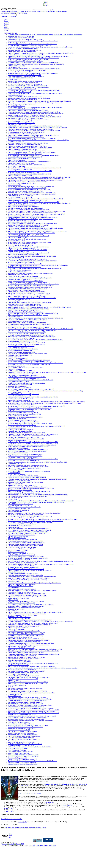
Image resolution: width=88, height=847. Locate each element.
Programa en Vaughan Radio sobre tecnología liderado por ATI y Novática (28, 143)
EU (10, 16)
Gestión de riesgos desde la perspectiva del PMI (20, 429)
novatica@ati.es (22, 822)
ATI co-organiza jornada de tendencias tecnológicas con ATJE (24, 414)
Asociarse (58, 11)
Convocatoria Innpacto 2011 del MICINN (19, 508)
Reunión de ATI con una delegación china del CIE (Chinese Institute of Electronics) (30, 522)
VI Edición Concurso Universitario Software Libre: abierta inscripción (27, 477)
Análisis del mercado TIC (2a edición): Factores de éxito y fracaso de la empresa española (32, 716)
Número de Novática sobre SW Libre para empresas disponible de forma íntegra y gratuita (32, 576)
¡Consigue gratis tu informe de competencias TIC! (21, 248)
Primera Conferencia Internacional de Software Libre (22, 669)
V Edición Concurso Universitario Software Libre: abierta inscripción (26, 542)
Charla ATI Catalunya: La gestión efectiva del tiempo (22, 547)
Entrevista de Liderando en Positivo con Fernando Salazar (23, 460)
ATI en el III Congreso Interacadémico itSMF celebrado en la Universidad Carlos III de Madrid (33, 651)
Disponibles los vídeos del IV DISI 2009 (19, 559)
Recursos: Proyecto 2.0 (14, 527)
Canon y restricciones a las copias (17, 750)
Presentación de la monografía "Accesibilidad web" (21, 104)
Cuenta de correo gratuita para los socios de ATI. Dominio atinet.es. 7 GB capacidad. (31, 604)
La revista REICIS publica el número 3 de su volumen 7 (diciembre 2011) (28, 449)
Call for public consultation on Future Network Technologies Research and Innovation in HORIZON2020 (36, 426)
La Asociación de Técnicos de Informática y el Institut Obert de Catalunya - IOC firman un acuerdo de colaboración (39, 203)
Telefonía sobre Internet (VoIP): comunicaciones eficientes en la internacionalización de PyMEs (33, 710)
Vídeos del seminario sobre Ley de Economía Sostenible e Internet (26, 556)
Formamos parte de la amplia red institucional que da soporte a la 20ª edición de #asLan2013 (33, 313)
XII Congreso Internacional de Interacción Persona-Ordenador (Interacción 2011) (30, 516)
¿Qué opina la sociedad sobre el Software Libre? (21, 222)
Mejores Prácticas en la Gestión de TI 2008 (19, 660)
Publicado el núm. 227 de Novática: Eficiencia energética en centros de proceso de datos (31, 192)
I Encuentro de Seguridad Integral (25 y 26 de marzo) (22, 615)
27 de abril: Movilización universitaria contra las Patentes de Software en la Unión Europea (32, 761)
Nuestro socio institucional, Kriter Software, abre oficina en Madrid (26, 76)
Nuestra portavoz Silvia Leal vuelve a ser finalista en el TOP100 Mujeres (27, 146)
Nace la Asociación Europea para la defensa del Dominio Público (25, 545)
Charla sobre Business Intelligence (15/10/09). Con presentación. (25, 575)
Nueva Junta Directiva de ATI (16, 257)
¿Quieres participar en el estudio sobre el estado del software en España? (27, 216)
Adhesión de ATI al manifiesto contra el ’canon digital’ (22, 759)
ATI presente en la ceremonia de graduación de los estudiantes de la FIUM (28, 110)
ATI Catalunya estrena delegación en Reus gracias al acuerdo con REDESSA (29, 528)
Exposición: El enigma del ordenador (18, 452)
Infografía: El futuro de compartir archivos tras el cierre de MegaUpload (27, 451)
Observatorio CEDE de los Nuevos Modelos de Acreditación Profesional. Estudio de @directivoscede (35, 318)
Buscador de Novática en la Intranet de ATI (19, 279)
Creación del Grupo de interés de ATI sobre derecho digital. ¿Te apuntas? (27, 319)
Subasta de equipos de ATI (15, 356)
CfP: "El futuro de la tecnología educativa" (19, 674)
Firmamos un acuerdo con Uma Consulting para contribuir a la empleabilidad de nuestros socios (33, 155)
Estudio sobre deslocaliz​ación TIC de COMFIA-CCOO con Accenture (27, 476)
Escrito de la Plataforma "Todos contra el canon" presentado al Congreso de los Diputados (32, 590)
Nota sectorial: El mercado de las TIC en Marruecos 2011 (23, 457)
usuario (10, 9)
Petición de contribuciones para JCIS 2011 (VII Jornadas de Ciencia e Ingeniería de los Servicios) (34, 513)
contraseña (31, 9)
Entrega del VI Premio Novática (16, 366)
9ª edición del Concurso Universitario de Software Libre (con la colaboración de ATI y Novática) (34, 112)
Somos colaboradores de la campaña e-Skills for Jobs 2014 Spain (25, 191)
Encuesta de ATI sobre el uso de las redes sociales (21, 346)
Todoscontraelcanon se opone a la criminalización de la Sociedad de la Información (30, 720)
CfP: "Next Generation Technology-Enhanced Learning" (23, 672)
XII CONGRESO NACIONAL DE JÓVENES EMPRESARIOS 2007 (27, 691)
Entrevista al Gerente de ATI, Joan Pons (18, 505)
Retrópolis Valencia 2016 (14, 79)
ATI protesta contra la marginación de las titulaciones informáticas (25, 544)
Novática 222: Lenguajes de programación (19, 270)
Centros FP (21, 11)
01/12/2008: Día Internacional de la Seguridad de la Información (25, 635)
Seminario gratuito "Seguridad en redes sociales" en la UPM (24, 607)
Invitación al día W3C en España (16, 609)
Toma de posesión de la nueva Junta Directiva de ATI (22, 89)
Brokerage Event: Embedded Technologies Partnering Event (24, 641)
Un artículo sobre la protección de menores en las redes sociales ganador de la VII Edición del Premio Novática (38, 265)
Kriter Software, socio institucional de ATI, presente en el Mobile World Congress (30, 147)
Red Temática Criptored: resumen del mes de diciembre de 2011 (25, 456)
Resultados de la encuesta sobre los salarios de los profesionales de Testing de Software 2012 (33, 434)
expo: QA (10, 686)
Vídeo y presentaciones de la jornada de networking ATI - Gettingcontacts (28, 315)
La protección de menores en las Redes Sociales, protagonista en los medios (28, 247)
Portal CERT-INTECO (14, 473)
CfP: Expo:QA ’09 (13, 600)
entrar (52, 9)
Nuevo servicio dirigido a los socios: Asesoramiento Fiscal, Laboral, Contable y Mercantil (32, 330)
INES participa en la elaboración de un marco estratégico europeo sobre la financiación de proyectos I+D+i (36, 502)
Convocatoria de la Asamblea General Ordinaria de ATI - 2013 (25, 305)
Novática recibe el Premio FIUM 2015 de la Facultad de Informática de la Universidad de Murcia (34, 130)
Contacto (64, 11)
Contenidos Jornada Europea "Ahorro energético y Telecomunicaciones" (27, 717)
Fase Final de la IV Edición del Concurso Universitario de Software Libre (28, 558)
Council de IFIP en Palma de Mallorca (18, 748)
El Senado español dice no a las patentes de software (22, 762)
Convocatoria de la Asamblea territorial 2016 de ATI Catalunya (25, 84)
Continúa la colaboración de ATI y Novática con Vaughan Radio (25, 61)
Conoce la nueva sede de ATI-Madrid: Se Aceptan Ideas (23, 82)
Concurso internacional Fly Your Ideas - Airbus (20, 398)
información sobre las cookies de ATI (46, 845)
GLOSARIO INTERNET (8, 13)
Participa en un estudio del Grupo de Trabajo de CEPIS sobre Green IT (27, 487)
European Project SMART (15, 511)
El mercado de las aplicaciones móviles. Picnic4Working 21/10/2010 (26, 533)
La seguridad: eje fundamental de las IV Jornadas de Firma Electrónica (27, 697)
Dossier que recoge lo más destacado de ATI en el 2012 (23, 341)
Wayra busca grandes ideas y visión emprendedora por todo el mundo (26, 344)
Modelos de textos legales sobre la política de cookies (22, 243)
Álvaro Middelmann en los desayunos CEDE (20, 384)
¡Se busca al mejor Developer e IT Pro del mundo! (21, 123)
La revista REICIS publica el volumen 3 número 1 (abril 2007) (25, 702)
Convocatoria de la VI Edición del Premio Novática (22, 404)
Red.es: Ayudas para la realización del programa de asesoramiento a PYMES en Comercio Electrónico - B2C (37, 462)
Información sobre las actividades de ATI (19, 730)
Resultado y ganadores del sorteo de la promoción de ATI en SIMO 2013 (27, 250)
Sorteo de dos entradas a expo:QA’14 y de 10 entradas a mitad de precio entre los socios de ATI (33, 202)
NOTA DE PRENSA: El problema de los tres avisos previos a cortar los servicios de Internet (33, 623)
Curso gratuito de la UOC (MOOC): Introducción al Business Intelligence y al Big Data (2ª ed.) (33, 90)
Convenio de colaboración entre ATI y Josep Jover (21, 338)
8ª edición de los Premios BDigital (17, 552)
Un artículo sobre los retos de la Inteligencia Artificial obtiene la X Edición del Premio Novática (33, 62)
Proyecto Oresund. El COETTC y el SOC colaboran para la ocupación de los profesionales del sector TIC (36, 406)
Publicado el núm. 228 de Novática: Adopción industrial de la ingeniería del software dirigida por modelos (36, 178)
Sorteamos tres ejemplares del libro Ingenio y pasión (22, 220)
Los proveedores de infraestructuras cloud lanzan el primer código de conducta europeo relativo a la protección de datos (40, 47)
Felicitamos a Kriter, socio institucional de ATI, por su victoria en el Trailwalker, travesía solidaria (34, 68)
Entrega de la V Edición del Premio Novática (20, 474)
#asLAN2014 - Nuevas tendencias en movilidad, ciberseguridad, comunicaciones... (30, 219)
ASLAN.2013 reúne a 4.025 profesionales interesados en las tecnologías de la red (30, 287)
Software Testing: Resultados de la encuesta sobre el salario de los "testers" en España (31, 285)
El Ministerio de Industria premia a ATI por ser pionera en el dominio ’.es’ (28, 181)
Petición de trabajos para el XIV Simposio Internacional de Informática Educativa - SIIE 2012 (33, 397)
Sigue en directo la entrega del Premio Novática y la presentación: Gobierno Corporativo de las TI (34, 168)
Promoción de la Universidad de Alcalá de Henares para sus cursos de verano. (29, 209)
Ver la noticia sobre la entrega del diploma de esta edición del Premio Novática (25, 827)
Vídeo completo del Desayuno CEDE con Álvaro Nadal (23, 375)
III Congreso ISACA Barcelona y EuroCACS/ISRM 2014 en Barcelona (27, 259)
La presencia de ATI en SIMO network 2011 (20, 480)
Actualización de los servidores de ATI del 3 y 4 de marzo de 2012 (26, 439)
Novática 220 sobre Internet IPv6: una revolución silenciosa (24, 310)
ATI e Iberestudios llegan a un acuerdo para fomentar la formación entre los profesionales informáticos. (35, 612)
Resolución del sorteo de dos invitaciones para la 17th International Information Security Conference (35, 126)
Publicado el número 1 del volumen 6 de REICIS (21, 548)
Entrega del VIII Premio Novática (17, 166)
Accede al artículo (48, 802)
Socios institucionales (30, 11)
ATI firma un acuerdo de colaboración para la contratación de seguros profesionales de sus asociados (35, 180)
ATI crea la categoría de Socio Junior (18, 627)
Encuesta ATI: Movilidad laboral (16, 42)
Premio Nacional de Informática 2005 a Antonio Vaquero (23, 754)
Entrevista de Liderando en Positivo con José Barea (21, 374)
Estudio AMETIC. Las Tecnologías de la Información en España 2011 (27, 377)
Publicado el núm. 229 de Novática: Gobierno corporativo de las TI (26, 164)
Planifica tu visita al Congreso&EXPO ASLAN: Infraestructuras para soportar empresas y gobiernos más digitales (38, 140)
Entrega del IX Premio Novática (16, 106)
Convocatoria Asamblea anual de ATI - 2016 (20, 72)
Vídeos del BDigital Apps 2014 (16, 160)
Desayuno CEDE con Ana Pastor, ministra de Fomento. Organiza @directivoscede (30, 324)
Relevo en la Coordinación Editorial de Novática (21, 737)
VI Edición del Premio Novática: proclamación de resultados (24, 378)
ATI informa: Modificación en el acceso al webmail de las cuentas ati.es (27, 597)
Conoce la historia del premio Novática (11, 819)
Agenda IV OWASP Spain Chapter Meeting (20, 637)
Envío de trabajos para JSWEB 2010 (18, 550)
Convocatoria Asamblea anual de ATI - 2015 (20, 121)
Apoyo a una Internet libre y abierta (17, 347)
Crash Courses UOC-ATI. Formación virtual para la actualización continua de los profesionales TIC (35, 268)
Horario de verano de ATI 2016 (16, 65)
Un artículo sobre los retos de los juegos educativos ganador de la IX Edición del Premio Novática (34, 116)
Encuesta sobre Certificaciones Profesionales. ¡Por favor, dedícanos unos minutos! (30, 705)
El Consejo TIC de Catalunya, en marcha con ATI (21, 352)
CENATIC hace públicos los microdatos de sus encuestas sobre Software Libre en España (32, 445)
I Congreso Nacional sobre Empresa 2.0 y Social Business (23, 422)
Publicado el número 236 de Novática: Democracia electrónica (24, 50)
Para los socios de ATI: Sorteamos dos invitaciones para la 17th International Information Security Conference (37, 127)
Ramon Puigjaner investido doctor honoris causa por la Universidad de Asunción (29, 530)
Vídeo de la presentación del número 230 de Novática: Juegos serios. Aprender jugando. (31, 152)
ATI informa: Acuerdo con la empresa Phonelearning (22, 589)
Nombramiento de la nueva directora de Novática (21, 37)
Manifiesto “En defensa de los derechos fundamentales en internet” (26, 569)
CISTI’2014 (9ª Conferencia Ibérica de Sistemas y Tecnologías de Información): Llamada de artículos (35, 228)
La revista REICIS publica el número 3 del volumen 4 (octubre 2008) (26, 632)
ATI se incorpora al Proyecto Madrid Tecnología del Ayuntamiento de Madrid (29, 435)
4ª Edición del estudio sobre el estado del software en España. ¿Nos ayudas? (28, 87)
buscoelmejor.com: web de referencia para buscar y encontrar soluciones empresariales (31, 186)
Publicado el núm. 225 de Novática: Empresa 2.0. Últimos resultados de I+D (28, 236)
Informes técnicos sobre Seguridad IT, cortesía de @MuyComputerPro (27, 322)
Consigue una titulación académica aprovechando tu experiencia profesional (28, 253)
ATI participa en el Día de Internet (17, 418)
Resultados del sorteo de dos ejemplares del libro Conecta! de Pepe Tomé (27, 282)
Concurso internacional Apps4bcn (17, 428)
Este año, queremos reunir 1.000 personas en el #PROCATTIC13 (25, 281)
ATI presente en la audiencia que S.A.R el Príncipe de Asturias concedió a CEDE (30, 229)
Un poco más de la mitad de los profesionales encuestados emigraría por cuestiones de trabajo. (33, 41)
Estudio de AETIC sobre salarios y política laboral (21, 555)
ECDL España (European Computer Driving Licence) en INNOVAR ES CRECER (30, 129)
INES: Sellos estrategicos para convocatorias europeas (22, 539)
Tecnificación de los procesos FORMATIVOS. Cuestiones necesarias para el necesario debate (33, 459)
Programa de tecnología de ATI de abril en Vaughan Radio (23, 133)
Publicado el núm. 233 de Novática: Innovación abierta (22, 99)
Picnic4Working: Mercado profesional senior (20, 490)
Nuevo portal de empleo (14, 696)
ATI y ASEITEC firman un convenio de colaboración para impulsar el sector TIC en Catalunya (33, 135)
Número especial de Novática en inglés (18, 251)
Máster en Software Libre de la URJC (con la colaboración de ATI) (26, 638)
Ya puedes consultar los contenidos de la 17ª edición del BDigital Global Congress (30, 115)
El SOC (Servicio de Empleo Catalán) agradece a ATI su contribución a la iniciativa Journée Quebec (35, 339)
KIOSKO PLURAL (21, 13)
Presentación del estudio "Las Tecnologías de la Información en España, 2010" (29, 491)
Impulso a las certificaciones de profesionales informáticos (23, 626)
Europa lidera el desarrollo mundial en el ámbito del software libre (25, 541)
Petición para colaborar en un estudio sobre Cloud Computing (24, 507)
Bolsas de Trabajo (50, 11)
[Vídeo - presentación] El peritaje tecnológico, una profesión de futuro (26, 296)
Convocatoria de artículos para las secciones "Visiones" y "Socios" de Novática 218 (30, 380)
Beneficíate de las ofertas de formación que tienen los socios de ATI (26, 54)
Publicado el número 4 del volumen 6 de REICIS (21, 518)
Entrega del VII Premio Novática (16, 240)
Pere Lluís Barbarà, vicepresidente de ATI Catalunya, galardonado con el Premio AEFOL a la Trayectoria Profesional (39, 307)
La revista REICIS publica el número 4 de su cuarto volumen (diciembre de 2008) (30, 624)
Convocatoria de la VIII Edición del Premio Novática (22, 183)
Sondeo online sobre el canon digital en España (20, 723)
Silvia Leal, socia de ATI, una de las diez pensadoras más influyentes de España (29, 242)
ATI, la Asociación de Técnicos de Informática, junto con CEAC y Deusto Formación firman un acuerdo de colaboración (40, 53)
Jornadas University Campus (15, 689)
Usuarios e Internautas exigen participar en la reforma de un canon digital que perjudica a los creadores (35, 521)
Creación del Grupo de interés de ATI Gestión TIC (21, 370)
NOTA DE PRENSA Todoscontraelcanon (19, 722)
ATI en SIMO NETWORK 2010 (17, 538)
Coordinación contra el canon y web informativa (21, 745)
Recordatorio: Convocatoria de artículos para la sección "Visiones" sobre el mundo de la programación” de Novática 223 (40, 329)
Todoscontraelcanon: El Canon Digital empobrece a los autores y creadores (28, 645)
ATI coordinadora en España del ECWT (18, 536)
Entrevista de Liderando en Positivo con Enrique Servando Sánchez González (29, 364)
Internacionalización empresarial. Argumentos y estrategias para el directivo (28, 308)
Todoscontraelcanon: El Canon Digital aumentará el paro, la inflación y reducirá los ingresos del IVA (35, 649)
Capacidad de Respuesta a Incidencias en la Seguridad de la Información (27, 700)
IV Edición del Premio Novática (16, 572)
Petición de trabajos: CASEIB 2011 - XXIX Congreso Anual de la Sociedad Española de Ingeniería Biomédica (38, 494)
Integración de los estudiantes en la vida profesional (21, 728)
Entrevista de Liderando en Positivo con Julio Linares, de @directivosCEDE (28, 327)
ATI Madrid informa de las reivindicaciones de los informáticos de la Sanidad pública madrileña (33, 713)
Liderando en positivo (13, 581)
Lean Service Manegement (15, 497)
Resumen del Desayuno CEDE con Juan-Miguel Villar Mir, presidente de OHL (29, 409)
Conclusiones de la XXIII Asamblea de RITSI (20, 751)
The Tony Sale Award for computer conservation (21, 411)
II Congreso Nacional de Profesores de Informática (21, 205)
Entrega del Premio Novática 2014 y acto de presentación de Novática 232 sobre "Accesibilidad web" (35, 107)
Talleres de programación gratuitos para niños (20, 175)
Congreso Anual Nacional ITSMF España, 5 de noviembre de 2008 (26, 634)
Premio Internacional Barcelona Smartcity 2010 (20, 553)
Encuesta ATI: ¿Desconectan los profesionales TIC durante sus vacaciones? (28, 59)
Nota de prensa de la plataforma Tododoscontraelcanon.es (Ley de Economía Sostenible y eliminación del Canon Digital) (40, 564)
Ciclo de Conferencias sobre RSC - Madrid (19, 325)
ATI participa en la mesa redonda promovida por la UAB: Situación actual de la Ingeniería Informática (35, 102)
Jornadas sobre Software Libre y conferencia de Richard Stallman (25, 514)
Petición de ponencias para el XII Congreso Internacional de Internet (26, 657)
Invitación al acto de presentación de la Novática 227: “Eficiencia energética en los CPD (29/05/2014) (35, 199)
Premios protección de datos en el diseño (19, 299)
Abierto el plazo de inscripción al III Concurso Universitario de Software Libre (29, 640)
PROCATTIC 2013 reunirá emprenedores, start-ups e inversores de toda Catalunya (30, 273)
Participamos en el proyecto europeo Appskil (20, 124)
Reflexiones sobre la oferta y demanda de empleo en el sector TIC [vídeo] (27, 353)
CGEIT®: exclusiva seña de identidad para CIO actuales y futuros (25, 367)
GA (7, 16)
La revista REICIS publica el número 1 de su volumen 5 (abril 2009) (26, 593)
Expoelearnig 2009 (13, 610)
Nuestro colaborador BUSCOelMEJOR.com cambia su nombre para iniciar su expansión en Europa (35, 93)
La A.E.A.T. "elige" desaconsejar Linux (18, 753)
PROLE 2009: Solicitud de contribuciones (19, 617)
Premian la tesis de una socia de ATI (17, 440)
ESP (2, 16)
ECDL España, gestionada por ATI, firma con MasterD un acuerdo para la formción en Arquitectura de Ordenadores (39, 101)
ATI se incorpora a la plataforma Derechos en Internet (22, 149)
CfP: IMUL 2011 (12, 499)
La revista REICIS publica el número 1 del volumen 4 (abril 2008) (25, 652)
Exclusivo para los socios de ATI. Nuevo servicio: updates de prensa (26, 132)
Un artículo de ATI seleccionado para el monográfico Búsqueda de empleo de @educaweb (32, 260)
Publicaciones (41, 11)
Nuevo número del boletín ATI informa (18, 381)
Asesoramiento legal (13, 587)
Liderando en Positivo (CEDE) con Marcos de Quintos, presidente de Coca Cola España (32, 256)
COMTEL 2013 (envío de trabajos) (17, 271)
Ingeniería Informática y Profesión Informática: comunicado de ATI (26, 606)
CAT (4, 16)
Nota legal (32, 845)
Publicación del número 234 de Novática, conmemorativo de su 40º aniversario (29, 98)
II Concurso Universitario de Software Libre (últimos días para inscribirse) (28, 682)
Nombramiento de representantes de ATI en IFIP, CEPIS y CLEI (25, 39)
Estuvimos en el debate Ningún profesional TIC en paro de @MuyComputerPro (29, 277)
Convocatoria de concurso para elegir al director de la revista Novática (27, 70)
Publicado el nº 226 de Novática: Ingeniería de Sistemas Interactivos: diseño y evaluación (32, 212)
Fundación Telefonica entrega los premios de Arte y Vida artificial (25, 727)
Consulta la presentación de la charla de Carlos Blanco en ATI (24, 75)
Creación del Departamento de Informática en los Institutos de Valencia (27, 595)
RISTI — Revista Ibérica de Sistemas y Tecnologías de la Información (27, 614)
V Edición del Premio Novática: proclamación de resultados (24, 493)
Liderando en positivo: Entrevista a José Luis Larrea (22, 425)
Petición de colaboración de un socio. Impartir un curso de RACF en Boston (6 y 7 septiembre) (33, 58)
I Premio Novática (12, 741)
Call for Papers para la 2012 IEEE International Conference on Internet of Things (30, 423)
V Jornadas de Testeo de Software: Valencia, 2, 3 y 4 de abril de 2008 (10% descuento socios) (33, 663)
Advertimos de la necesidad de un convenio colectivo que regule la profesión (28, 295)
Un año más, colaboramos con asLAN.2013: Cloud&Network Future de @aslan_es (30, 335)
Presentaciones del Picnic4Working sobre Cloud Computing (24, 290)
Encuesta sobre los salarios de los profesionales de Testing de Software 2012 (28, 446)
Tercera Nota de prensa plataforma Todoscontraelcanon (22, 734)
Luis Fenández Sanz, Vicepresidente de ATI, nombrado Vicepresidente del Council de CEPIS (33, 442)
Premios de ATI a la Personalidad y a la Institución (21, 742)
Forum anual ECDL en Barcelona (17, 685)
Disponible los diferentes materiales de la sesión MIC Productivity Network (28, 466)
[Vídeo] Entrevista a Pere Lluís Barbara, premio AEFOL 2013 (24, 304)
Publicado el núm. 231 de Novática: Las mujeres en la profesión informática (28, 120)
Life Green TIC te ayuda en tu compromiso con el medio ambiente (26, 137)
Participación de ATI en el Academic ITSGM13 (20, 274)
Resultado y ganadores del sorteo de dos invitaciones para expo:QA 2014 (27, 200)
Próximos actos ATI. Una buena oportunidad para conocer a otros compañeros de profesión (32, 44)
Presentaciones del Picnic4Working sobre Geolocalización (23, 254)
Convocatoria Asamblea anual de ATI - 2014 (20, 197)
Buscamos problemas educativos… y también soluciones (23, 573)
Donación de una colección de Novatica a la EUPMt (22, 158)
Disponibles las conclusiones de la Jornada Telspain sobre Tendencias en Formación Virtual (32, 223)
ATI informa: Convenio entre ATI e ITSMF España (21, 584)
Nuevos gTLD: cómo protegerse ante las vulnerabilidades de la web (26, 226)
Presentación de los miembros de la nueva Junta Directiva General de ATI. (28, 85)
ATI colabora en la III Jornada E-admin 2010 (20, 525)
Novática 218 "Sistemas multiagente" (18, 358)
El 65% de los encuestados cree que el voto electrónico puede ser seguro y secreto (30, 45)
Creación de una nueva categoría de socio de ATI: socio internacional (26, 383)
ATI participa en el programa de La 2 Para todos (21, 163)
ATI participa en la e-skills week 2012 (18, 448)
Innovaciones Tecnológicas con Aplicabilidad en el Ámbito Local (25, 703)
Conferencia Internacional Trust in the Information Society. (23, 567)
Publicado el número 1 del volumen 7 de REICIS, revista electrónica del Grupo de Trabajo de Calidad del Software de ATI (41, 500)
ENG (12, 16)
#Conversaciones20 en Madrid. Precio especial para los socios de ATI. (27, 332)
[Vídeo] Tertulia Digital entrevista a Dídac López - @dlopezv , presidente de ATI (29, 302)
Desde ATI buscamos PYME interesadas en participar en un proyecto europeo (29, 360)
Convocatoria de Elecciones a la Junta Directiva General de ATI (25, 264)
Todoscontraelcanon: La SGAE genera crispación (21, 648)
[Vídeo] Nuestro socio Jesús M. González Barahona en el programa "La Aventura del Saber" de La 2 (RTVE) (37, 231)
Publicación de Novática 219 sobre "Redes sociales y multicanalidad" (26, 343)
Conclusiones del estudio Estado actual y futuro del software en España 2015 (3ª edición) (32, 138)
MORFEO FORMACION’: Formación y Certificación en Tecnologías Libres (29, 578)
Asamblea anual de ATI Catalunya (17, 316)
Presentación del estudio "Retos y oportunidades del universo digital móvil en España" (31, 488)
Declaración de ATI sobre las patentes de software (21, 592)
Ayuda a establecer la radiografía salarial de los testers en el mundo (26, 333)
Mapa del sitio (13, 11)
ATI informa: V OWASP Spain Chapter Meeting (21, 586)
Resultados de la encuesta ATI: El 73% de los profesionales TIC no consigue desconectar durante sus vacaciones (38, 56)
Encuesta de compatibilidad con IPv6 (18, 415)
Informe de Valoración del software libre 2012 (20, 350)
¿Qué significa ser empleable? (16, 141)
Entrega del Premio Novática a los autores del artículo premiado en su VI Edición (30, 361)
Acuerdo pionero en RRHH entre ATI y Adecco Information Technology (27, 579)
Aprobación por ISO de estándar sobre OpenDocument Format (25, 744)
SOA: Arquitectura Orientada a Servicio (18, 665)
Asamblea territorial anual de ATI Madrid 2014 (20, 195)
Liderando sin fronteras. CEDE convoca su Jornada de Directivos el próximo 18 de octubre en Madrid (35, 363)
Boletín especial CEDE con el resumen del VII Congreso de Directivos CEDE (29, 471)
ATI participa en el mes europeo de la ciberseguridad (22, 51)
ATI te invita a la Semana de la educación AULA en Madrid (24, 144)
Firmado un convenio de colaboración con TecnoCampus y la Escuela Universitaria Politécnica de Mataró (36, 214)
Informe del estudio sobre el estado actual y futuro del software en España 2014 (29, 189)
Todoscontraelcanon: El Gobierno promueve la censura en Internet (25, 706)
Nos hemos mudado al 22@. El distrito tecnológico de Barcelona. (25, 234)
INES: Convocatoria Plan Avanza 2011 (18, 510)
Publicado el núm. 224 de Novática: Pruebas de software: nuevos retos (27, 239)
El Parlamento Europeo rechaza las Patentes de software (23, 756)
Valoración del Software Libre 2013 (17, 237)
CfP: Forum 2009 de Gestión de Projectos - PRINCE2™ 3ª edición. (26, 601)
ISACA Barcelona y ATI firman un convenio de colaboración (24, 267)
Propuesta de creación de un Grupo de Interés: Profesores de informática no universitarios (32, 298)
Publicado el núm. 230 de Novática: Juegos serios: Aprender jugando (26, 151)
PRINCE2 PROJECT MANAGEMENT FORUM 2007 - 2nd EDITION (28, 683)
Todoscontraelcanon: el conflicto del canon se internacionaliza (24, 658)
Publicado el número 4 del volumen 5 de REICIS (21, 566)
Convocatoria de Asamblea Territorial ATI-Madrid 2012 (23, 412)
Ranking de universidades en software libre (19, 395)
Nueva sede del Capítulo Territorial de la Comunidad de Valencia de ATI (27, 496)
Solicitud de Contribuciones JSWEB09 (18, 598)
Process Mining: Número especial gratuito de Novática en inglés (25, 157)
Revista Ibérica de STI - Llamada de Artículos (20, 431)
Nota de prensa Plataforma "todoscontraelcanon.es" (21, 535)
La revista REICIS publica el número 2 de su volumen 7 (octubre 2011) (27, 465)
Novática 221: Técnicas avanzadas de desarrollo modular (23, 276)
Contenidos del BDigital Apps (16, 470)
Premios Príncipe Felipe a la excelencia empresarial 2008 (23, 679)
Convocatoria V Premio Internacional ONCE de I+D (22, 655)
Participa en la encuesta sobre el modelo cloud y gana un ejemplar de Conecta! (29, 293)
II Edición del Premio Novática (16, 694)
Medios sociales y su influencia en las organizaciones (22, 485)
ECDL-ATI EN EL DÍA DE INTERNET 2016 (20, 78)
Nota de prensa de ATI (14, 67)
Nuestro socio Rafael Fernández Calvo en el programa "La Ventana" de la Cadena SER (31, 233)
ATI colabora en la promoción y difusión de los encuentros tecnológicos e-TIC (29, 677)
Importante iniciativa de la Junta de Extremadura (21, 733)
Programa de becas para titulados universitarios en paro (22, 562)
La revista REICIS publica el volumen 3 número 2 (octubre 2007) (25, 688)
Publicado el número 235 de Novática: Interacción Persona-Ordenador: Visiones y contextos (32, 73)
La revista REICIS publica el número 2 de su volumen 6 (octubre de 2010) (28, 531)
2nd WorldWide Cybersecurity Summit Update (20, 504)
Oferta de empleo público (14, 301)
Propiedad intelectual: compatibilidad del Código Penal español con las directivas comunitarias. (33, 284)
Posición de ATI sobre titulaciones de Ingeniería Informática (24, 631)
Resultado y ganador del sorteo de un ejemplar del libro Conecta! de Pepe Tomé (29, 174)
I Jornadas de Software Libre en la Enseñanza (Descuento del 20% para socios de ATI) (31, 693)
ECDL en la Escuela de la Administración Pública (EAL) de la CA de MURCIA (29, 747)
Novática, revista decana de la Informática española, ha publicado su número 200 (29, 570)
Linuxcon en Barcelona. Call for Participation (20, 387)
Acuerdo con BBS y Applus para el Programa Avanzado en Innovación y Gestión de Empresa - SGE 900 (36, 211)
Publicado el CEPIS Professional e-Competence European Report (25, 482)
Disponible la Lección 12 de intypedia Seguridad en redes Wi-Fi (25, 454)
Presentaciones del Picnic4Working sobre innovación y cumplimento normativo (29, 161)
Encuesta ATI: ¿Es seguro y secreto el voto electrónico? (23, 48)
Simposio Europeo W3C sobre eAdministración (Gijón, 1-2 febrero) (26, 719)
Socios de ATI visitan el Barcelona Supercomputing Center (23, 172)
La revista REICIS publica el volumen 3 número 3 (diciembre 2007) (26, 671)
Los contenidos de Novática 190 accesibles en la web (22, 646)
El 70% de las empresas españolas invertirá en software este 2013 (25, 312)
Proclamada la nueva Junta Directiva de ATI (19, 92)
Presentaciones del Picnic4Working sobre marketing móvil (23, 206)
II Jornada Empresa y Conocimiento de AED (20, 355)
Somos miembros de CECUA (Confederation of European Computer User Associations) (31, 194)
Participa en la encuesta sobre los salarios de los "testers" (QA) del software (28, 225)
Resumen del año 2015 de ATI (16, 95)
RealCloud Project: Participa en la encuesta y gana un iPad (23, 437)
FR (15, 16)
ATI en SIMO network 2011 (15, 483)
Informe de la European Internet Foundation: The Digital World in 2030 (27, 188)
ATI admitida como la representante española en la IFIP (23, 764)
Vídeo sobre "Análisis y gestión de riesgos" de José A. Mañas (24, 468)
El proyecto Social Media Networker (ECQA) (20, 245)
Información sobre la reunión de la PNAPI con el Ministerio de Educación (28, 725)
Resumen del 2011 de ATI (15, 463)
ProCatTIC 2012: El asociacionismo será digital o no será (23, 394)
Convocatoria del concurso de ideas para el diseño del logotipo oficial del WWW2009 (31, 708)
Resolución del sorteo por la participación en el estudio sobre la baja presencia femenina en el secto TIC (36, 113)
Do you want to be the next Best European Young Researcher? (25, 154)
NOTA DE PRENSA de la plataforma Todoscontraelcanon (24, 739)
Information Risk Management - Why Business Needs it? (23, 675)
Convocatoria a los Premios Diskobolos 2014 (20, 169)
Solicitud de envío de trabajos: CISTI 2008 (19, 662)
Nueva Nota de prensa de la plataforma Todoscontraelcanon (24, 736)
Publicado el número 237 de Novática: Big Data (21, 36)
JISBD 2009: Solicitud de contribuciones (19, 618)
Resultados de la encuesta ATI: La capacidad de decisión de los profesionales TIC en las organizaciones (36, 64)
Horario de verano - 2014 (14, 185)
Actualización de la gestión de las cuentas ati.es (20, 321)
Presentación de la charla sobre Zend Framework (21, 262)
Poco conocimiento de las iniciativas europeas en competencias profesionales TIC (30, 171)
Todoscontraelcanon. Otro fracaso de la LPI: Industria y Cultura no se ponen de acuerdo (31, 711)
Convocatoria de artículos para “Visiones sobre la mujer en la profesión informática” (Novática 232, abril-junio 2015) (39, 177)
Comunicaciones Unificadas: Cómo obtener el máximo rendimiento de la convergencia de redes (33, 654)
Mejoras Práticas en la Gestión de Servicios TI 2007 (22, 714)
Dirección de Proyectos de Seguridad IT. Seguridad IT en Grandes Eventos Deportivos (31, 666)
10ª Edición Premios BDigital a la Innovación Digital (22, 420)
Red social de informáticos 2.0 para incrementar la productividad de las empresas (29, 620)
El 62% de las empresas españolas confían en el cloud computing (25, 208)
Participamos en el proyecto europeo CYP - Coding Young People (25, 118)
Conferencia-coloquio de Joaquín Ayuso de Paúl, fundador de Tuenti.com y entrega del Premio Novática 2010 (37, 479)
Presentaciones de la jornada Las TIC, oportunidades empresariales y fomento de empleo (32, 336)
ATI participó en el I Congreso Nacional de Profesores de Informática (26, 291)
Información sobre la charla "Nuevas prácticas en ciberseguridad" (25, 81)
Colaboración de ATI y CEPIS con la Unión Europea (22, 524)
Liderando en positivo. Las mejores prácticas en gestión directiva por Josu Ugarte (29, 408)
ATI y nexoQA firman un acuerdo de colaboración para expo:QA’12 (26, 432)
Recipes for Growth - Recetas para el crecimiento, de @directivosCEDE (27, 288)
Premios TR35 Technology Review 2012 (19, 400)
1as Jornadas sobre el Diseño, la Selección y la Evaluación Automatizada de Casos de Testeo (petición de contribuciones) (40, 621)
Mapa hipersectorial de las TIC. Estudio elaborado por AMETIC (25, 417)
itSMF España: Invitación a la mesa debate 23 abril (21, 603)
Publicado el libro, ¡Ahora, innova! (17, 386)
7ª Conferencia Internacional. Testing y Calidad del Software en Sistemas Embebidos (31, 643)
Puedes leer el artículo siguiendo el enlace (29, 793)
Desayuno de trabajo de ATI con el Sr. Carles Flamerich (23, 349)
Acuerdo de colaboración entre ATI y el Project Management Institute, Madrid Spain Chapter (33, 443)
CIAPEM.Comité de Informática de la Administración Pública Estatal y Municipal (30, 699)
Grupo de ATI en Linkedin (15, 369)
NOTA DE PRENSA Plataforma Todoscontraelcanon (22, 731)
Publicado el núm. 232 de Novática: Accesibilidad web (22, 109)
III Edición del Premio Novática (16, 629)
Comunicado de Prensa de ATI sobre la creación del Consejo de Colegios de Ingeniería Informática (34, 583)
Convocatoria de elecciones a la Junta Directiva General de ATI (25, 96)
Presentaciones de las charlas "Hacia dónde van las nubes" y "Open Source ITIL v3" (30, 389)
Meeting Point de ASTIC (14, 680)
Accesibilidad (4, 11)
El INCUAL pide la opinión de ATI (17, 758)
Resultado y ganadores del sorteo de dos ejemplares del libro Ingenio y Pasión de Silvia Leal (32, 217)
